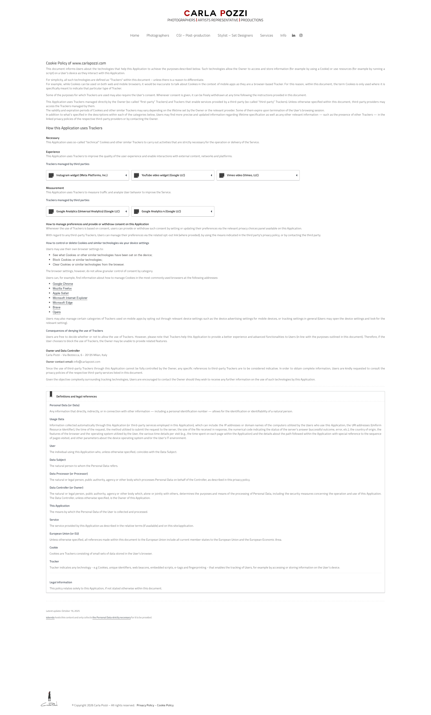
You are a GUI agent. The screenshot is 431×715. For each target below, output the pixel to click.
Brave (56, 307)
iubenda (50, 617)
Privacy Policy (145, 705)
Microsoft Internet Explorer (70, 298)
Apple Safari (61, 293)
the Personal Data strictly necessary (111, 617)
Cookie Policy (165, 705)
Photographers (158, 35)
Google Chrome (63, 283)
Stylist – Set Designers (235, 35)
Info (283, 35)
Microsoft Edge (63, 302)
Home (134, 35)
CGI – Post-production (193, 35)
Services (266, 35)
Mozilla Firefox (62, 288)
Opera (57, 312)
